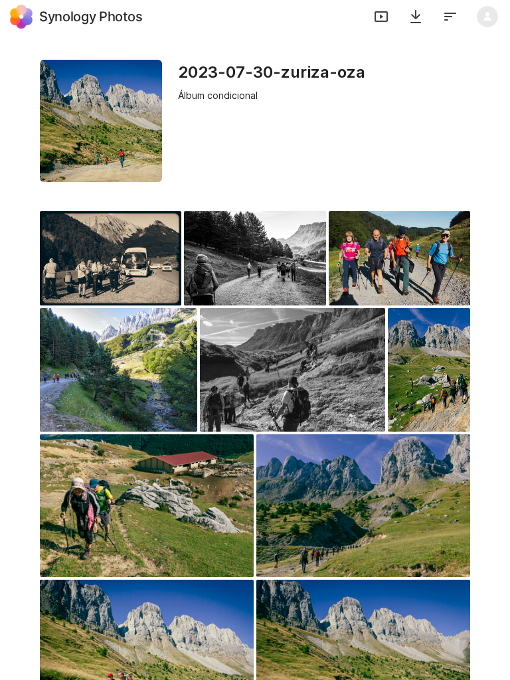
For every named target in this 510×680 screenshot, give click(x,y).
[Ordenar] (450, 17)
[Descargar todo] (416, 16)
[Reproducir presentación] (381, 16)
